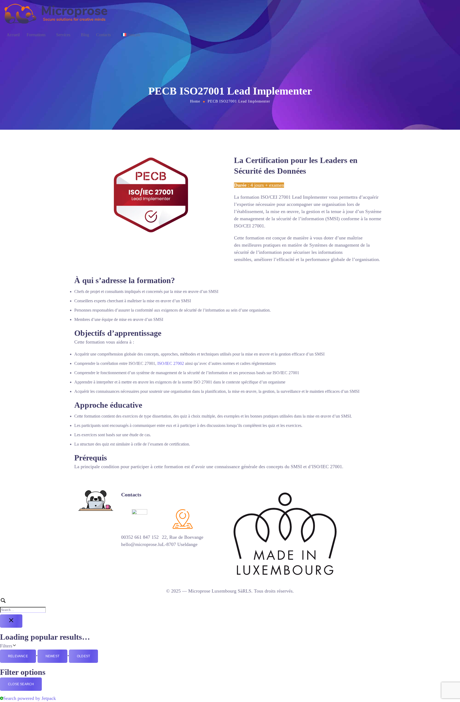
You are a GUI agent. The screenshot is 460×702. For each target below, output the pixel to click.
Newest (52, 656)
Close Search (21, 684)
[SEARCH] (230, 605)
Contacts (103, 34)
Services (63, 34)
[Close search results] (11, 621)
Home (195, 101)
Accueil (13, 34)
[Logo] (56, 13)
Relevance (18, 656)
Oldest (83, 656)
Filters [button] (20, 645)
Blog (85, 34)
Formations (36, 34)
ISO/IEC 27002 (170, 363)
